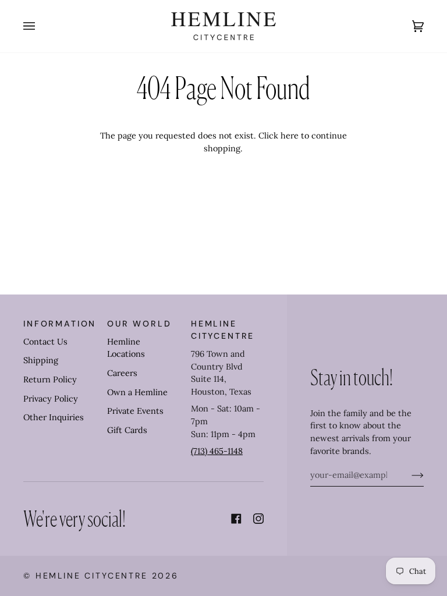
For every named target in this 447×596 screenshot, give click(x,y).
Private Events (135, 411)
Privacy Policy (50, 398)
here (290, 135)
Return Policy (50, 379)
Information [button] (59, 323)
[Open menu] (40, 26)
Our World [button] (139, 323)
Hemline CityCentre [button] (222, 329)
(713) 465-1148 (217, 451)
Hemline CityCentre (92, 575)
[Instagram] (258, 518)
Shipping (40, 360)
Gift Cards (127, 430)
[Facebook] (236, 518)
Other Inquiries (53, 417)
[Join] (408, 475)
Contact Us (45, 341)
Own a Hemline (137, 392)
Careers (122, 373)
